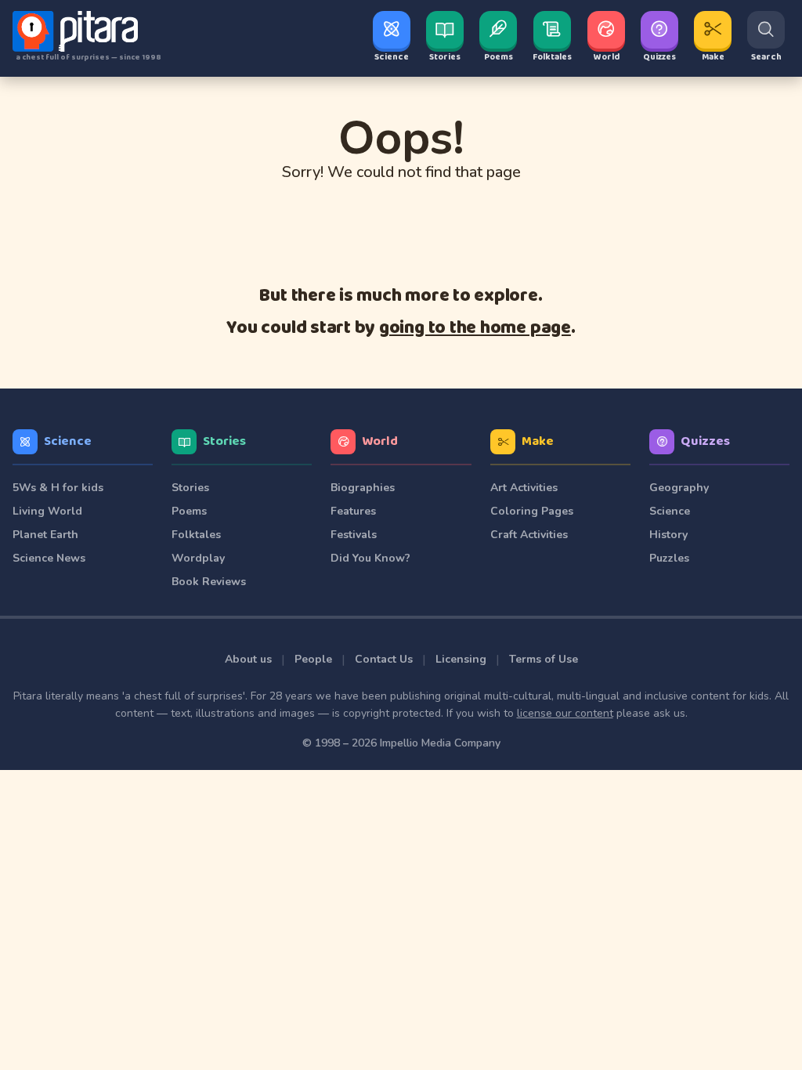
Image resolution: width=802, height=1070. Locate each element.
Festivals (354, 534)
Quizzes (705, 441)
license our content (565, 713)
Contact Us (384, 659)
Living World (47, 511)
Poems (189, 511)
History (668, 534)
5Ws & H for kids (58, 487)
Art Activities (524, 487)
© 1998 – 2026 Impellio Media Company (401, 743)
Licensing (460, 659)
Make (538, 441)
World (380, 441)
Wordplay (198, 558)
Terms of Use (543, 659)
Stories (224, 441)
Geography (679, 487)
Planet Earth (45, 534)
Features (353, 511)
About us (248, 659)
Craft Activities (529, 534)
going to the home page (475, 327)
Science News (49, 558)
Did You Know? (370, 558)
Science (68, 441)
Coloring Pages (531, 511)
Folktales (196, 534)
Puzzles (669, 558)
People (313, 659)
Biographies (363, 487)
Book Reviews (209, 581)
